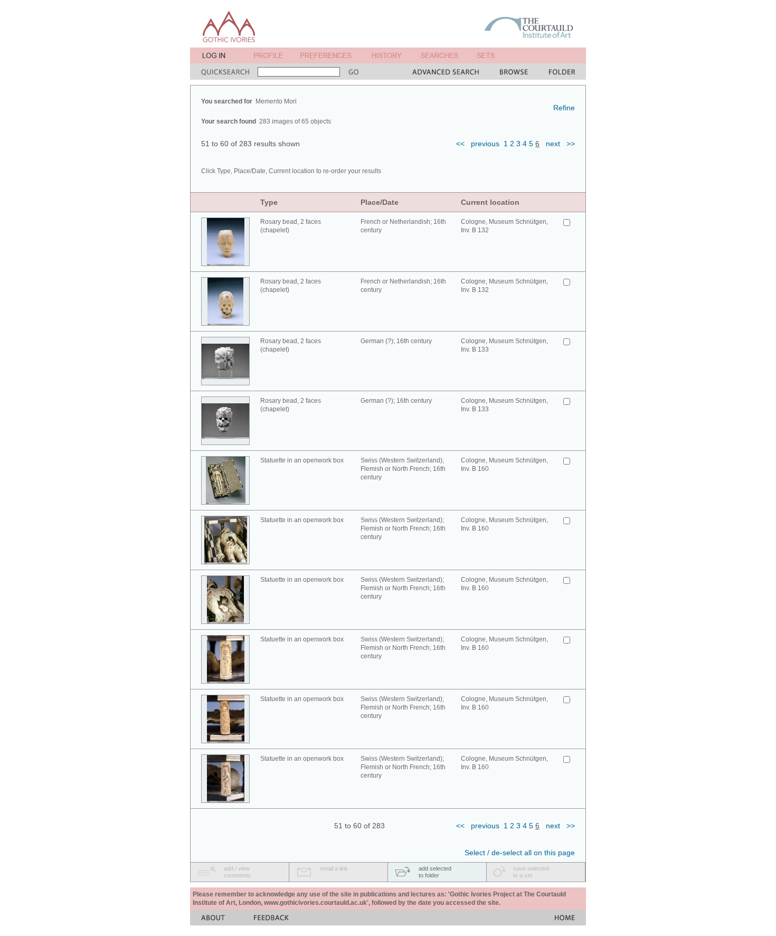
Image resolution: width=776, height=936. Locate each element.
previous (485, 143)
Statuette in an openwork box (302, 460)
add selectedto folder (435, 871)
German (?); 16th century (396, 341)
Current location (490, 202)
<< (460, 143)
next (553, 143)
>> (570, 143)
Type (269, 202)
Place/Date (380, 202)
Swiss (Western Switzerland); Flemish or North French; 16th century (403, 469)
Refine (564, 107)
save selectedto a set (531, 871)
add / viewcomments (237, 871)
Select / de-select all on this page (520, 852)
